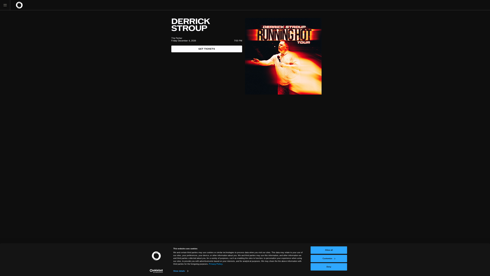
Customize (327, 258)
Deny (329, 267)
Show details (179, 271)
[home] (21, 5)
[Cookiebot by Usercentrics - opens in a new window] (156, 271)
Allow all (329, 250)
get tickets (206, 48)
